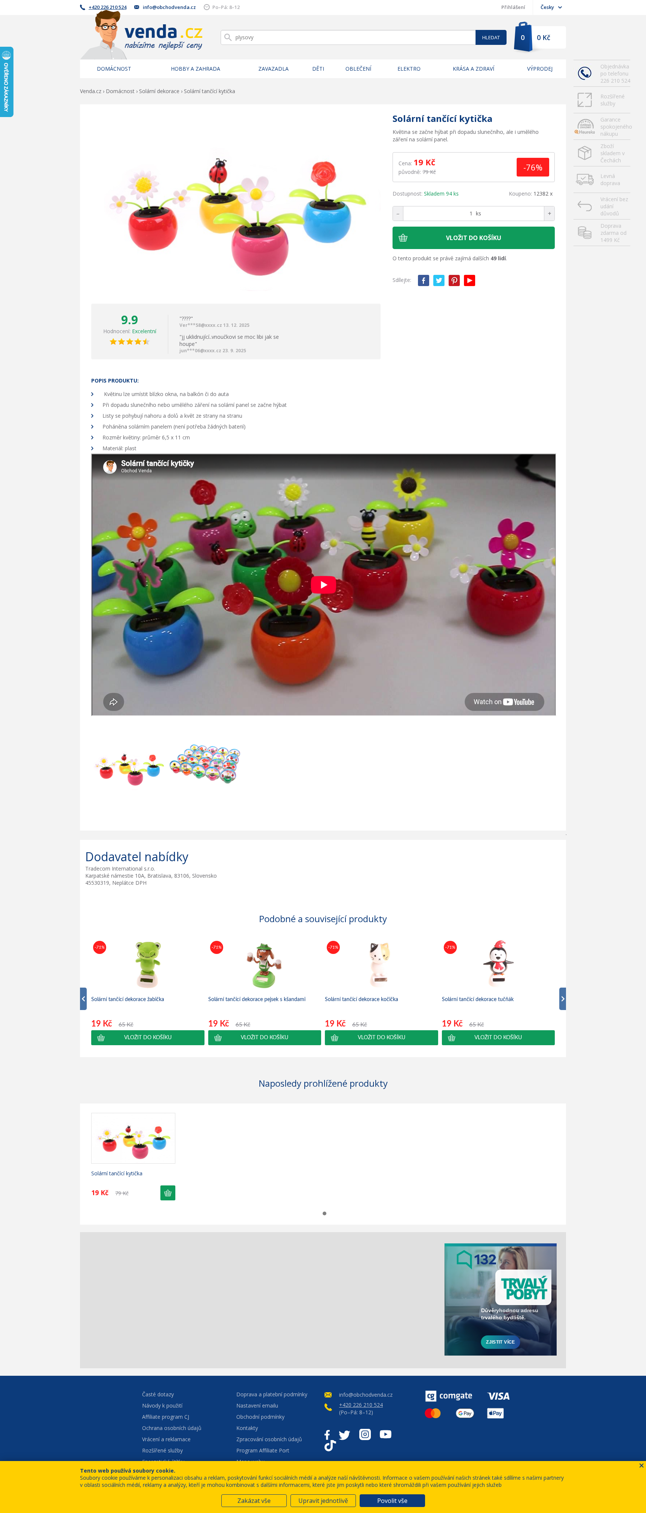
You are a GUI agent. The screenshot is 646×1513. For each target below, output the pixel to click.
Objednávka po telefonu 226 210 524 (615, 73)
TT (330, 1445)
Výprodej (540, 68)
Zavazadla (273, 68)
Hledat (491, 37)
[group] (147, 992)
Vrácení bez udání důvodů (614, 206)
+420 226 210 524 (107, 7)
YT (469, 280)
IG (365, 1434)
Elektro (409, 68)
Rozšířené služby (612, 100)
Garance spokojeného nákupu (615, 126)
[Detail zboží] (133, 1138)
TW (438, 280)
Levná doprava (610, 179)
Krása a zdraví (473, 68)
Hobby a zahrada (195, 68)
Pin (454, 280)
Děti (318, 68)
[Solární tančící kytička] (236, 204)
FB (423, 280)
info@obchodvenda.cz (169, 7)
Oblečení (358, 68)
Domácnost (114, 68)
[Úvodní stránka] (141, 34)
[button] (147, 1037)
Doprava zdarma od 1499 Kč (613, 232)
